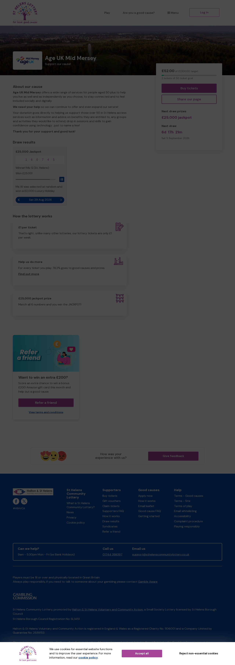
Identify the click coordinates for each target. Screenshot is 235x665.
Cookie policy (76, 522)
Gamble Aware (148, 582)
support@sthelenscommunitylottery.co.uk (160, 554)
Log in (204, 12)
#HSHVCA (19, 508)
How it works (111, 516)
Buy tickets (189, 88)
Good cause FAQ (149, 511)
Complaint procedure (188, 521)
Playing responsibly (187, 526)
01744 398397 (112, 554)
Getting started (149, 516)
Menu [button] (175, 13)
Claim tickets (111, 506)
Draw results (110, 521)
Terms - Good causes (188, 496)
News (70, 512)
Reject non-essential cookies (198, 653)
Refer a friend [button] (46, 402)
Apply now (145, 496)
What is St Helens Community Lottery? (81, 505)
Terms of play (183, 506)
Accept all (142, 653)
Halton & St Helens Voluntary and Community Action (107, 609)
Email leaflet (146, 506)
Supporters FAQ (113, 511)
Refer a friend (111, 531)
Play (107, 13)
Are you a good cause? (139, 13)
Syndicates (110, 526)
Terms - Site (182, 501)
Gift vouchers (111, 501)
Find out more (28, 274)
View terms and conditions (46, 412)
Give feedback (173, 456)
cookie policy (88, 657)
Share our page (189, 99)
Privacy (71, 517)
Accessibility (182, 516)
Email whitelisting (185, 511)
